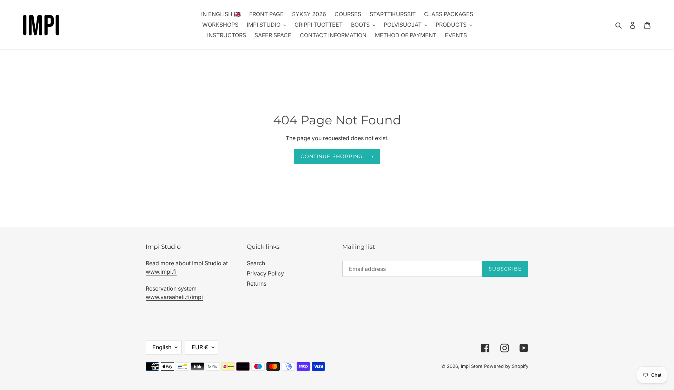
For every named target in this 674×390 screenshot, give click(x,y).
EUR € (200, 347)
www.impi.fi (161, 271)
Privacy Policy (265, 273)
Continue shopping (331, 156)
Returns (256, 283)
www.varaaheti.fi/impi (174, 296)
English (161, 347)
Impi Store (472, 366)
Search (256, 263)
